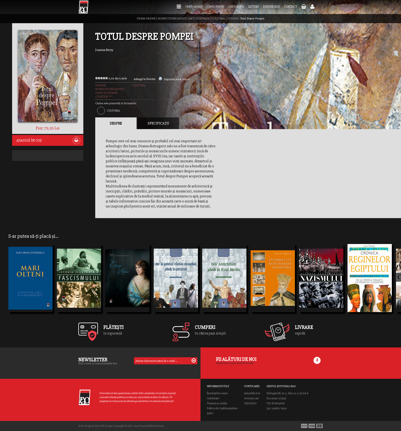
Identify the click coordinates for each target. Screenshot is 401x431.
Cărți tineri (215, 6)
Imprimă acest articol (177, 79)
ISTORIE (232, 18)
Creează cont (251, 398)
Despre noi (271, 7)
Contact (290, 7)
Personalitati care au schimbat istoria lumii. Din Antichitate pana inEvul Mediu (224, 283)
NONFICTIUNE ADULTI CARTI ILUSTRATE (183, 18)
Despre (116, 123)
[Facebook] (317, 360)
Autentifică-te (252, 393)
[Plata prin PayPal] (304, 426)
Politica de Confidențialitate (222, 408)
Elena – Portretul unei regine (127, 283)
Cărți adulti (194, 6)
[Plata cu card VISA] (311, 426)
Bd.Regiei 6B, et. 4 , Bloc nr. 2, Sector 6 (287, 393)
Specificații (158, 123)
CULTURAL (218, 18)
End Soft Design (103, 426)
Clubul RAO (250, 403)
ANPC (210, 413)
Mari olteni (21, 276)
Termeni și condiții (217, 403)
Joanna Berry (104, 50)
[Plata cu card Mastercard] (319, 426)
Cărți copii (236, 6)
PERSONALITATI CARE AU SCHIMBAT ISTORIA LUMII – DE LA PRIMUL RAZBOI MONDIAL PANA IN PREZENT (176, 283)
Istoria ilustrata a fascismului (79, 276)
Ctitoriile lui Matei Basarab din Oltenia (273, 276)
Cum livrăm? (213, 398)
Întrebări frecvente (217, 393)
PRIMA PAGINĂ (146, 18)
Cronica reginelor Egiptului (370, 276)
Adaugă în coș (29, 140)
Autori (253, 7)
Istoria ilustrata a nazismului (321, 276)
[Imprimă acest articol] (160, 79)
